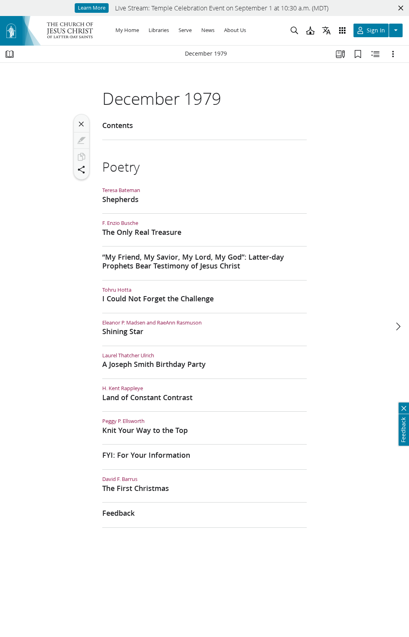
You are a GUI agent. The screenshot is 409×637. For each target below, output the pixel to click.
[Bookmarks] (358, 54)
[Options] (393, 54)
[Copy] (81, 156)
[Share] (81, 169)
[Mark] (81, 140)
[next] (398, 326)
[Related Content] (375, 54)
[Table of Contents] (9, 54)
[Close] (81, 124)
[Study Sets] (340, 54)
